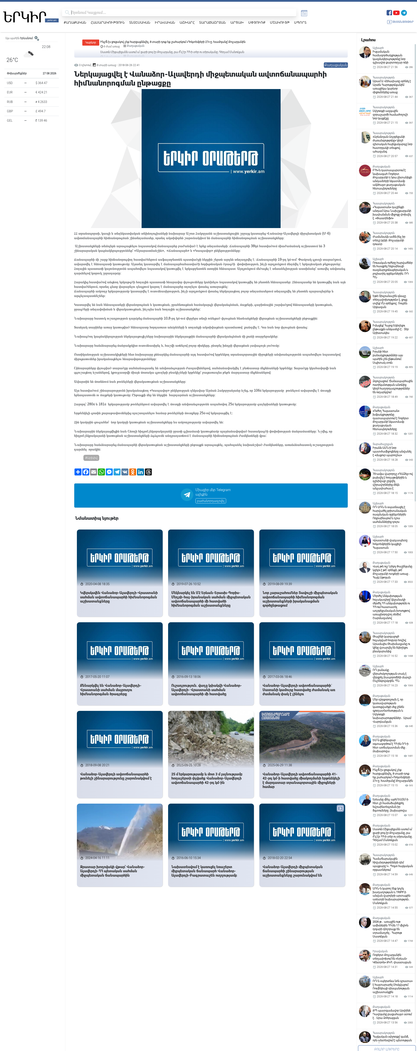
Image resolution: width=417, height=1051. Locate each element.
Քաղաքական (75, 22)
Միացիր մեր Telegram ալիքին (213, 492)
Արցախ (237, 22)
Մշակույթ (280, 22)
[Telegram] (404, 12)
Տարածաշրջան (212, 22)
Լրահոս (368, 40)
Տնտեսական (139, 22)
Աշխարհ (187, 22)
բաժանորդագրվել (211, 501)
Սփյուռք (256, 22)
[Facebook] (389, 12)
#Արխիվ (91, 458)
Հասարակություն (108, 22)
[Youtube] (396, 12)
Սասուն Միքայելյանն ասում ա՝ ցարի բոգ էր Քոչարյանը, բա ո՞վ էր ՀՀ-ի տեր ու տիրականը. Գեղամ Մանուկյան (172, 41)
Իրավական (165, 22)
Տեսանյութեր (403, 21)
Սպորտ (300, 22)
